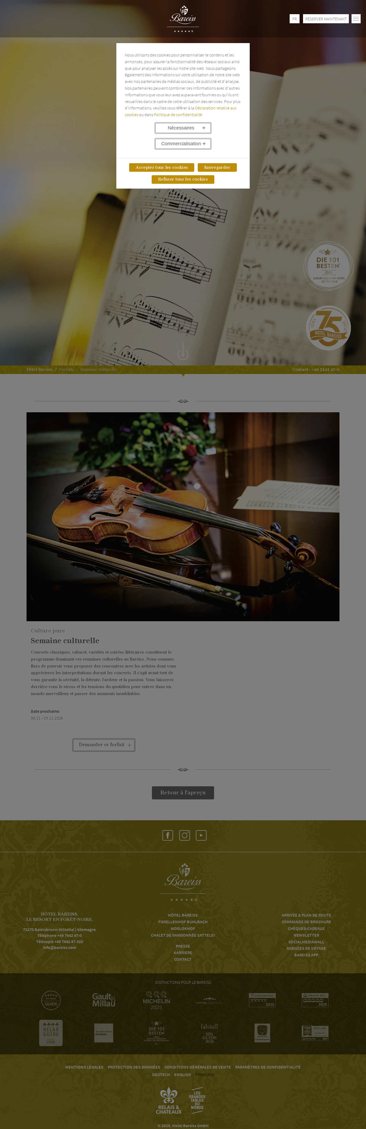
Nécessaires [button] (181, 128)
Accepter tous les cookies (162, 167)
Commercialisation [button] (181, 143)
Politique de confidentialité (178, 114)
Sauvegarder (217, 167)
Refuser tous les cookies (183, 179)
